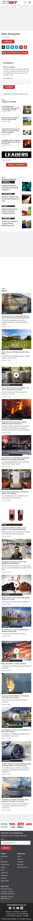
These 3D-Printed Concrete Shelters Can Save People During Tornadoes (11, 130)
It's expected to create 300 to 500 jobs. (14, 634)
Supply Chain (7, 194)
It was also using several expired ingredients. (16, 602)
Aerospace (6, 454)
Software (5, 726)
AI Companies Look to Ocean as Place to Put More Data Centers (16, 730)
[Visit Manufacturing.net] (12, 827)
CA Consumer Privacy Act (13, 916)
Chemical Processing (7, 182)
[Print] (3, 47)
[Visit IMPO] (29, 824)
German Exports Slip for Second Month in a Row (10, 199)
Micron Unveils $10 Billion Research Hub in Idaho (10, 118)
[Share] (7, 47)
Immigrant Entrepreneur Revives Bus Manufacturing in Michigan (14, 562)
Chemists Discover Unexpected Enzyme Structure (10, 188)
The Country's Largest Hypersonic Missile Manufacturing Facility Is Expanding (15, 458)
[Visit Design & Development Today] (4, 824)
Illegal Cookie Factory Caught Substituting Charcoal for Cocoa (16, 598)
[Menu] (29, 2)
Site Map (26, 916)
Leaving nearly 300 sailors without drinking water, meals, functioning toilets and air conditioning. (15, 806)
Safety (5, 524)
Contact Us (16, 911)
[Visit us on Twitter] (14, 908)
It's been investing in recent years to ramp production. (14, 701)
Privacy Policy (11, 914)
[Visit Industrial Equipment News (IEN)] (20, 824)
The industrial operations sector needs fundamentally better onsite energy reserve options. (15, 322)
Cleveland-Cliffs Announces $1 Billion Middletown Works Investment (11, 142)
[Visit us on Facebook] (10, 908)
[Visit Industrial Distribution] (4, 827)
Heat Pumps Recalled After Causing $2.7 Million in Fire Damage (15, 492)
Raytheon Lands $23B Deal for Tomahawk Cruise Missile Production (15, 696)
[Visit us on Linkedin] (21, 908)
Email (2, 839)
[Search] (25, 2)
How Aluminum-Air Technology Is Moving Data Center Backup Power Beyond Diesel (11, 108)
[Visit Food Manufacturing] (12, 824)
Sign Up (6, 848)
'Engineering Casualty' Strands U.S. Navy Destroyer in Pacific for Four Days (15, 800)
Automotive (6, 419)
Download (8, 41)
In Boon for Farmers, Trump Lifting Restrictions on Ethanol (10, 223)
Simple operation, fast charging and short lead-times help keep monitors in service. (16, 533)
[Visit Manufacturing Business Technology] (20, 827)
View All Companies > (16, 165)
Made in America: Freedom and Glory (14, 664)
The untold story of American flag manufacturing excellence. (16, 667)
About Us (8, 911)
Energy (5, 206)
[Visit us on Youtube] (17, 908)
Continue (9, 87)
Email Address (8, 78)
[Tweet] (16, 47)
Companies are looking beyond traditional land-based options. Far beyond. (16, 735)
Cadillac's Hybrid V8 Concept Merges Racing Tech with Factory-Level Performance (16, 764)
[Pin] (21, 47)
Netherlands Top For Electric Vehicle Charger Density (10, 211)
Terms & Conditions (22, 914)
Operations (7, 218)
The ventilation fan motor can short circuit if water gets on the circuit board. (15, 497)
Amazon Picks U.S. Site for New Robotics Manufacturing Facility (15, 630)
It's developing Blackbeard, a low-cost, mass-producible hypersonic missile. (16, 463)
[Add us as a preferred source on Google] (25, 47)
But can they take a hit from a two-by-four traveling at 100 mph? (14, 393)
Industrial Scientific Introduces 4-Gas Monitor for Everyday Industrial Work (14, 528)
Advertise (24, 911)
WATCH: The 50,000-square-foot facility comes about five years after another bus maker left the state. (16, 568)
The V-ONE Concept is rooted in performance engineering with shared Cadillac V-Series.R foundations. (15, 770)
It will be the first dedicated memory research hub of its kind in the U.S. (16, 357)
